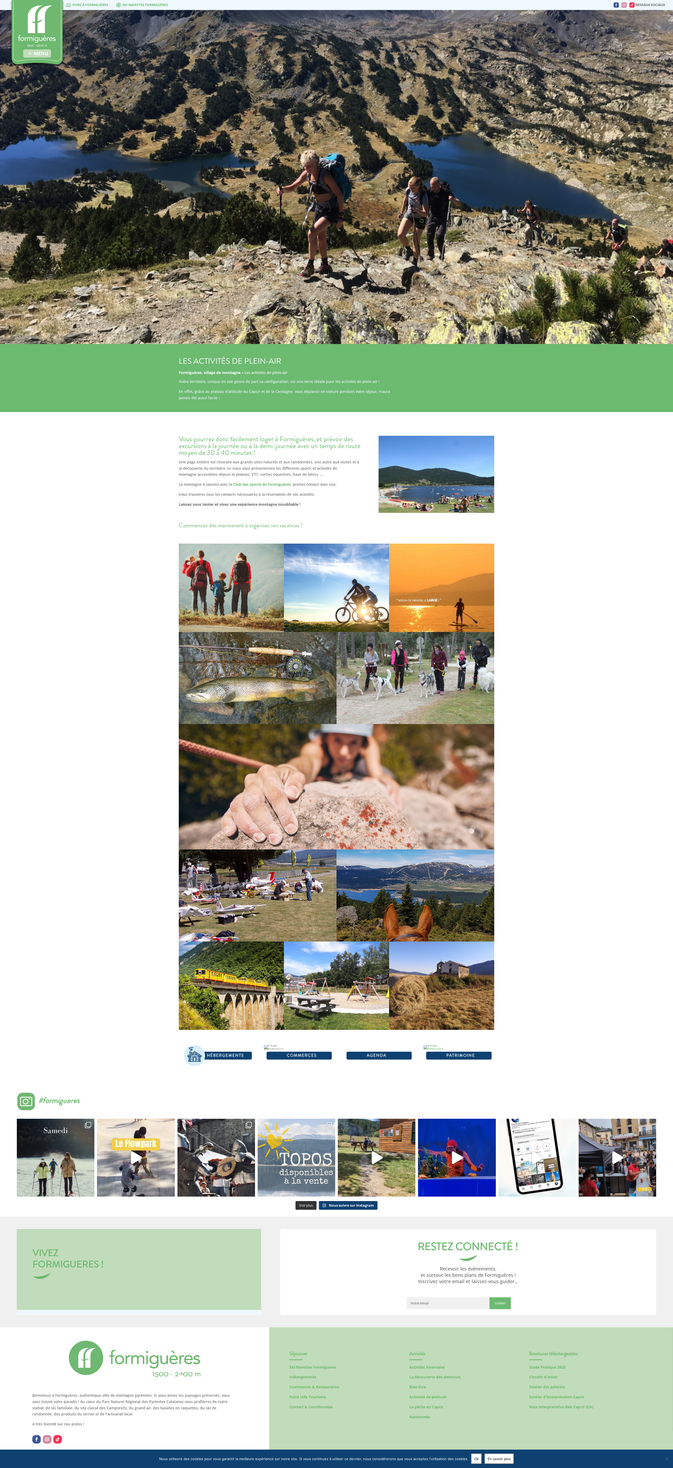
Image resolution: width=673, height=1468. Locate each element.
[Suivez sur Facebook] (36, 1439)
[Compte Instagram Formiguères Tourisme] (624, 5)
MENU (41, 53)
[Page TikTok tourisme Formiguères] (632, 5)
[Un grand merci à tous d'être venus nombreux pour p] (457, 1157)
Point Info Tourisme (307, 1396)
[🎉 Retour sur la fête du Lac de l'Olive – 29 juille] (376, 1157)
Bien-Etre (417, 1386)
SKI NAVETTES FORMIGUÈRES (145, 5)
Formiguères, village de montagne (210, 372)
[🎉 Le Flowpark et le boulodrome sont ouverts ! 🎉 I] (136, 1157)
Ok (476, 1459)
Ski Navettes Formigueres (312, 1367)
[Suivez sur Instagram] (47, 1439)
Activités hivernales (427, 1367)
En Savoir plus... (231, 616)
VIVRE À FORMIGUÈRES (90, 5)
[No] (666, 1458)
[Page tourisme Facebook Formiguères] (616, 5)
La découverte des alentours (435, 1376)
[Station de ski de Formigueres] (134, 1375)
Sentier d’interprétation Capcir (556, 1396)
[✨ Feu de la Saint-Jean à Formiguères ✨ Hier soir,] (617, 1157)
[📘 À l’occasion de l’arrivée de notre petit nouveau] (296, 1157)
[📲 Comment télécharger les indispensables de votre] (537, 1157)
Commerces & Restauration (314, 1386)
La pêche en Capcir (426, 1406)
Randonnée (419, 1416)
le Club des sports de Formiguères (260, 484)
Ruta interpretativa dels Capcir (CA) (561, 1406)
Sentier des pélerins (547, 1386)
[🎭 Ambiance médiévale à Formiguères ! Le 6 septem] (216, 1157)
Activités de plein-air (428, 1396)
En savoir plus (499, 1459)
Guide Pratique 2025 (547, 1367)
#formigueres (59, 1100)
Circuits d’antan (543, 1376)
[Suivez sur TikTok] (57, 1439)
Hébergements (302, 1376)
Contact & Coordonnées (311, 1406)
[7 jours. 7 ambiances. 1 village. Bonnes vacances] (55, 1157)
